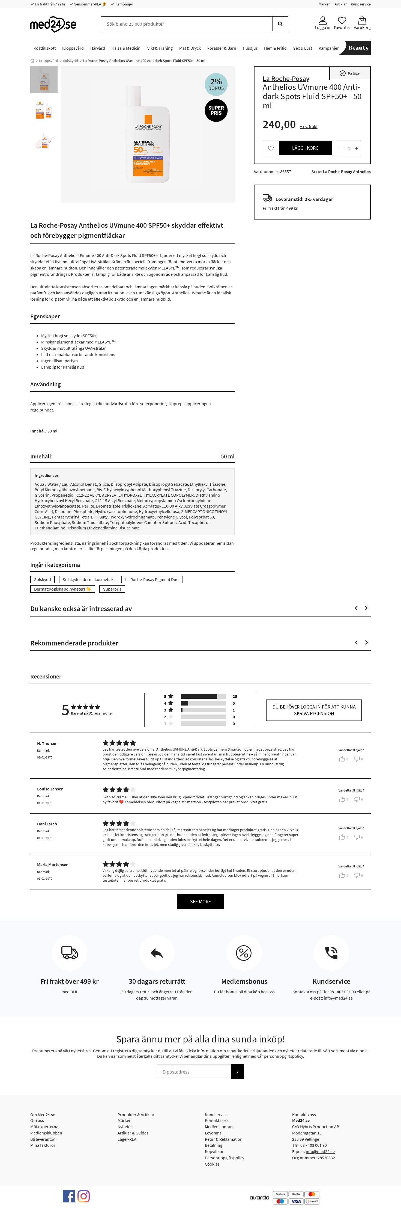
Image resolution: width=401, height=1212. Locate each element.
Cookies (212, 1164)
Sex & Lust (302, 48)
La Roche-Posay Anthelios (347, 171)
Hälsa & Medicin (126, 48)
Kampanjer (124, 4)
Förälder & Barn (221, 48)
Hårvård (97, 48)
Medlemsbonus (219, 1126)
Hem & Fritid (275, 48)
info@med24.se (320, 1151)
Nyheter (125, 1126)
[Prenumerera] (237, 1071)
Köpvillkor (214, 1151)
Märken (325, 4)
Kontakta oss (217, 1120)
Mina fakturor (42, 1145)
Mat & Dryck (190, 48)
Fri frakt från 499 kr (49, 4)
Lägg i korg (305, 148)
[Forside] (32, 60)
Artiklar (341, 4)
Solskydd (70, 60)
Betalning (213, 1145)
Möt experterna (44, 1126)
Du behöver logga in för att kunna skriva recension (314, 710)
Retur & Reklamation (224, 1139)
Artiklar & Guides (133, 1133)
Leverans (213, 1133)
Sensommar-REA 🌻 (90, 4)
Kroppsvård (73, 48)
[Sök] (280, 23)
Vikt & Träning (160, 48)
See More (200, 901)
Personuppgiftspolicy (224, 1157)
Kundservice (361, 4)
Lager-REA (127, 1139)
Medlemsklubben (46, 1133)
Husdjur (250, 48)
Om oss (37, 1120)
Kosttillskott (45, 48)
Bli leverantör (42, 1139)
